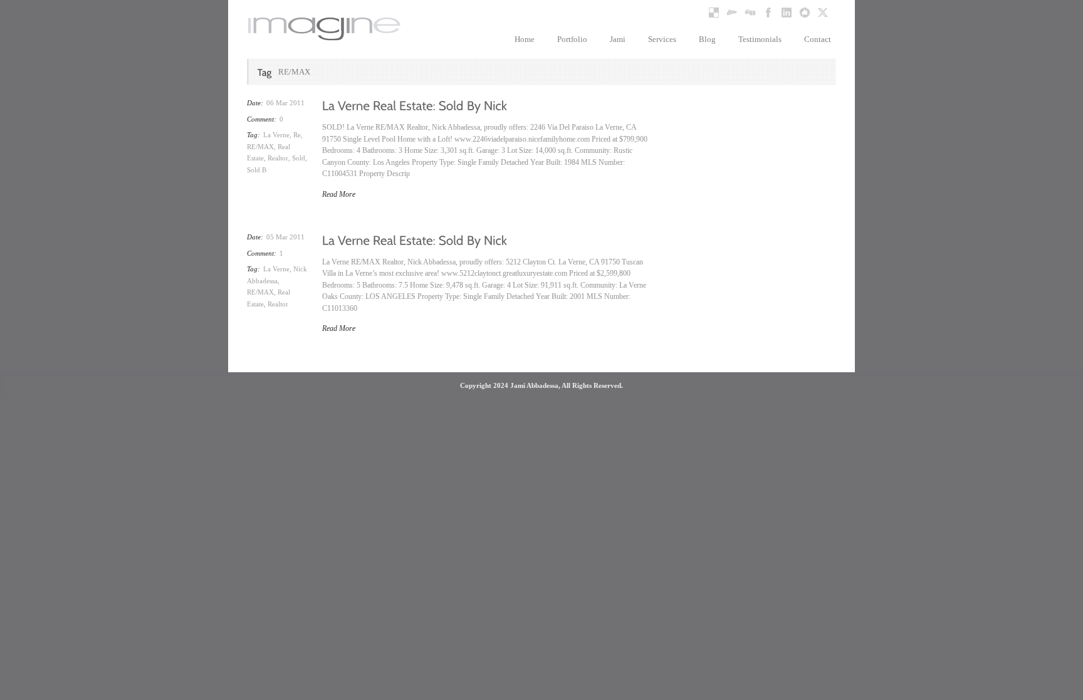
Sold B (256, 170)
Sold (298, 158)
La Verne (276, 134)
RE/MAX (260, 146)
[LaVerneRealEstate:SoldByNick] (415, 105)
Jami (617, 39)
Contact (817, 39)
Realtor (278, 158)
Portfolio (572, 39)
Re (297, 134)
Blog (707, 39)
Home (525, 39)
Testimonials (760, 39)
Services (662, 39)
